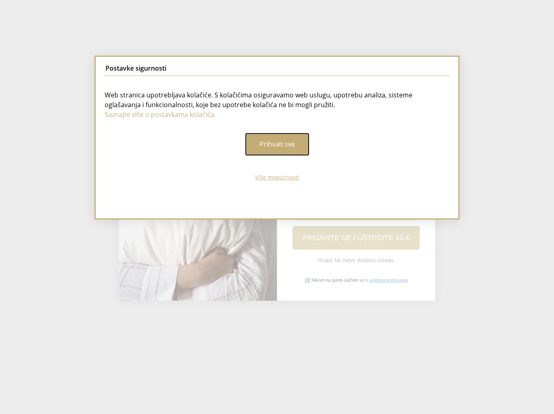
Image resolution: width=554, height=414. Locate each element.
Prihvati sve (277, 144)
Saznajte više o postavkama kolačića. (160, 114)
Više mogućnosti (277, 177)
